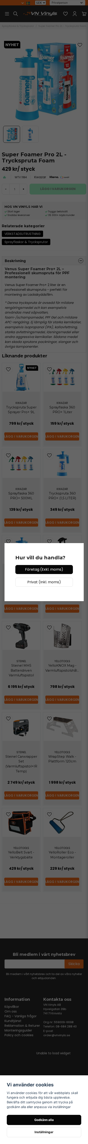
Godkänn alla (44, 1120)
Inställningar (44, 1132)
